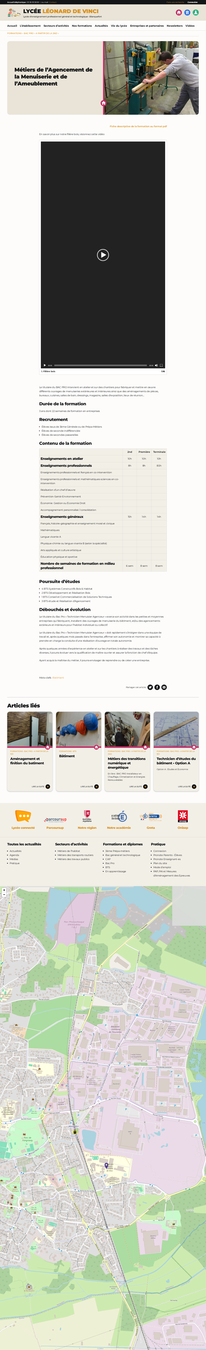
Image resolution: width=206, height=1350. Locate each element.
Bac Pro (29, 33)
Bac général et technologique (122, 855)
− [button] (4, 894)
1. (48, 371)
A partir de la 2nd (46, 33)
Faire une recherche (175, 2)
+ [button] (4, 890)
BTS (74, 751)
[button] (103, 255)
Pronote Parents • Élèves (167, 855)
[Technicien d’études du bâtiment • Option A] (176, 729)
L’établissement (30, 25)
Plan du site (160, 863)
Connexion (193, 2)
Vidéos (190, 25)
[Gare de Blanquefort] (75, 1132)
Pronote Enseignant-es (167, 859)
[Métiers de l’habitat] (179, 13)
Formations (14, 33)
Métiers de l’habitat (69, 851)
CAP (107, 859)
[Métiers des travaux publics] (196, 13)
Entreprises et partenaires (147, 25)
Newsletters (174, 25)
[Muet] (156, 365)
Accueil (12, 25)
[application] (103, 255)
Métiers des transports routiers (75, 855)
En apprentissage (115, 871)
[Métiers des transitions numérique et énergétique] (127, 729)
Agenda (14, 855)
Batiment (58, 677)
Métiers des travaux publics (73, 859)
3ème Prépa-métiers (117, 851)
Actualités (101, 25)
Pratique (15, 863)
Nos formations (82, 25)
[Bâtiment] (78, 729)
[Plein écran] (161, 365)
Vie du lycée (119, 25)
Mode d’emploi (162, 867)
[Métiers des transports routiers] (187, 13)
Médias (14, 859)
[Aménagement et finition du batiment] (29, 729)
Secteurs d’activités (56, 25)
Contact (52, 2)
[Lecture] (44, 365)
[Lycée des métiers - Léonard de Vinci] (106, 1166)
